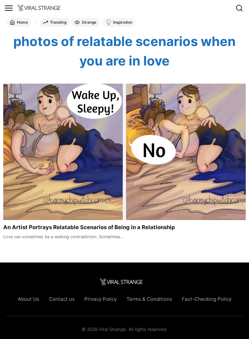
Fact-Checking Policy (206, 299)
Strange (89, 22)
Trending (58, 22)
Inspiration (122, 22)
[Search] (239, 8)
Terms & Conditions (149, 299)
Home (22, 22)
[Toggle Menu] (8, 8)
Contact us (62, 299)
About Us (28, 299)
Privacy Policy (100, 299)
